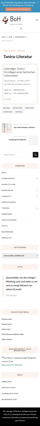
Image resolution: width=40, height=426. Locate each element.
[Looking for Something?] (17, 155)
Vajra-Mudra (7, 339)
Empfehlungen (9, 51)
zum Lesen (21, 51)
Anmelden (6, 382)
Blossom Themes (29, 414)
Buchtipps (17, 108)
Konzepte (6, 196)
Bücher (6, 108)
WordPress (16, 417)
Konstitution (8, 184)
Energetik (6, 238)
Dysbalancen (8, 178)
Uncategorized (9, 220)
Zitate (5, 226)
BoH (15, 18)
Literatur (7, 112)
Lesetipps (30, 108)
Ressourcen (7, 190)
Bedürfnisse (7, 232)
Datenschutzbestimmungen (18, 9)
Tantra (18, 112)
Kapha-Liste (7, 324)
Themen (5, 208)
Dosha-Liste (7, 319)
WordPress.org (9, 399)
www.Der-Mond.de (13, 365)
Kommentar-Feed (10, 393)
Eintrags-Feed (9, 387)
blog (4, 172)
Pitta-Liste (6, 329)
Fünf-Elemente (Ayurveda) (12, 334)
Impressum (7, 214)
